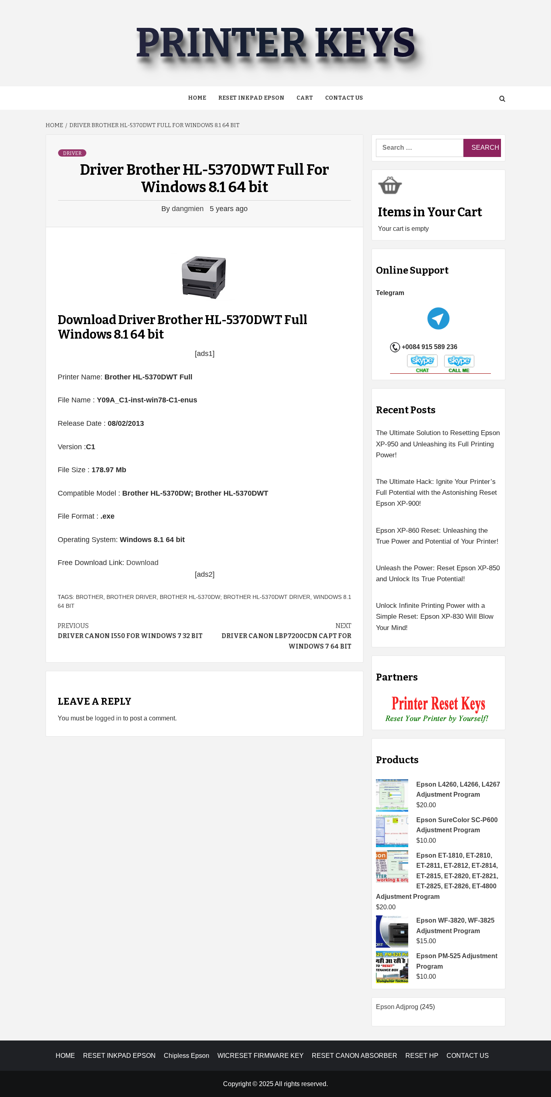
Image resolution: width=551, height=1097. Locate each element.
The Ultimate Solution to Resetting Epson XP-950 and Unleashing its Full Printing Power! (438, 443)
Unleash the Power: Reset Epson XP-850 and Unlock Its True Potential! (438, 573)
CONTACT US (468, 1055)
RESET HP (421, 1055)
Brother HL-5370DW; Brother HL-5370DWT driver (235, 597)
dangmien (189, 209)
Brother (89, 597)
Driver (72, 153)
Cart (304, 97)
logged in (108, 718)
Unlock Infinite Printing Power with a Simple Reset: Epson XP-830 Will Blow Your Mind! (434, 616)
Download (142, 563)
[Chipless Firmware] (438, 709)
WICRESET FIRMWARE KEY (260, 1055)
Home (197, 97)
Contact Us (344, 97)
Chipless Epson (186, 1055)
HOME (65, 1055)
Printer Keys (275, 43)
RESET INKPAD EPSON (251, 97)
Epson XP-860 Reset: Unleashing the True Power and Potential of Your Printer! (437, 536)
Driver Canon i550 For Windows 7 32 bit (130, 631)
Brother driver (131, 597)
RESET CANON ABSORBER (354, 1055)
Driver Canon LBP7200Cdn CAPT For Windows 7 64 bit (286, 636)
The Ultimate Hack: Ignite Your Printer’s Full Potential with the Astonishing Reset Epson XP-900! (436, 492)
